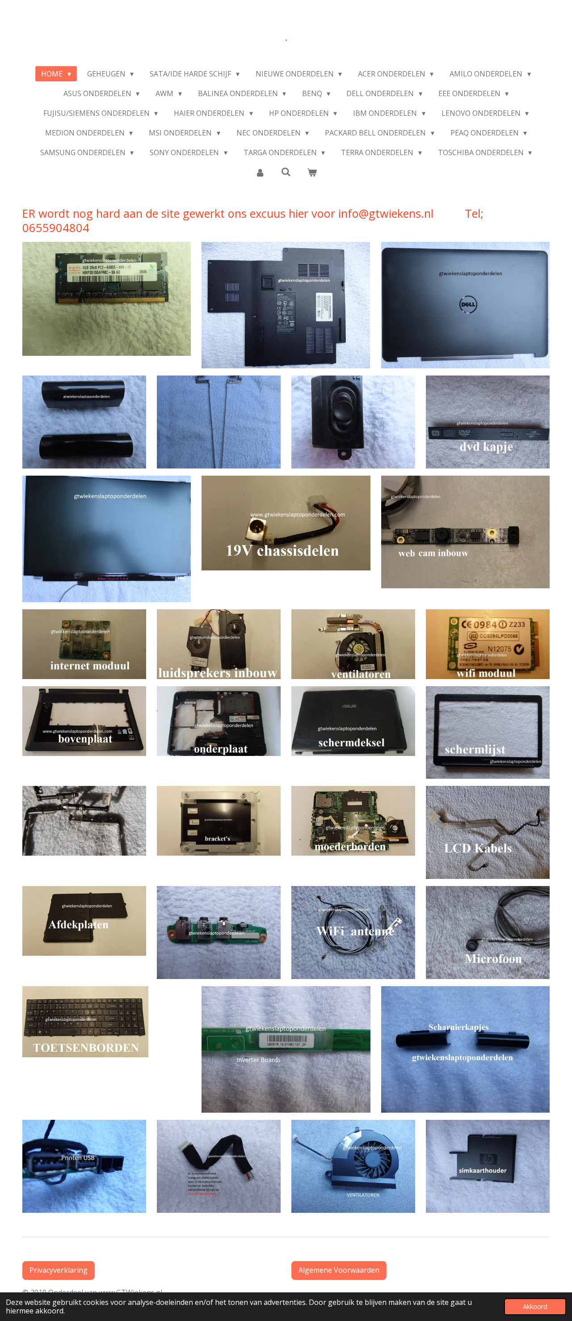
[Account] (259, 172)
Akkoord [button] (535, 1306)
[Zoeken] (286, 172)
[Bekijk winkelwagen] (312, 172)
